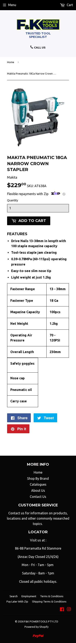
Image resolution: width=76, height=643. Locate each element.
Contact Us (38, 496)
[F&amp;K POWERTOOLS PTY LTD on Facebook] (62, 609)
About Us (38, 490)
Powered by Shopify (36, 626)
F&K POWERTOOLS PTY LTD (41, 621)
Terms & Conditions (51, 596)
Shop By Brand (38, 478)
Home (10, 62)
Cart (69, 5)
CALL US (39, 47)
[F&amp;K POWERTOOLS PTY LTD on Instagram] (69, 609)
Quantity (12, 200)
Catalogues (38, 484)
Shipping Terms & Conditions (49, 601)
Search (14, 596)
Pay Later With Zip (17, 601)
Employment (28, 596)
